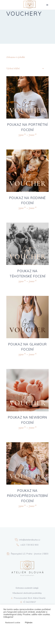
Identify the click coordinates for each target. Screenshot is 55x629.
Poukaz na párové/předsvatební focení (27, 496)
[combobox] (25, 68)
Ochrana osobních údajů (27, 588)
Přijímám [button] (28, 622)
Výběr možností (20, 138)
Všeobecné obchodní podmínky (27, 593)
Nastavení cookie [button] (12, 622)
